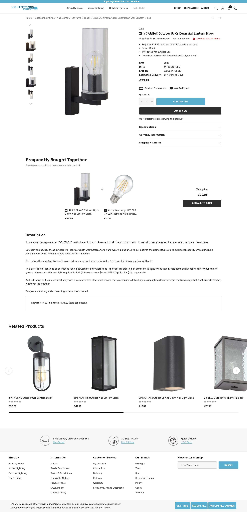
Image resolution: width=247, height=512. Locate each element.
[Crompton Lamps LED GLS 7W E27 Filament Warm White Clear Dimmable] (121, 189)
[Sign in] (222, 8)
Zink (141, 28)
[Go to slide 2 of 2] (31, 104)
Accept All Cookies (222, 505)
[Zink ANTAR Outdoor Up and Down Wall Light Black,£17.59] (169, 363)
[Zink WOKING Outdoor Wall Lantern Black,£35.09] (39, 363)
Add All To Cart (202, 203)
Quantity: (144, 94)
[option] (82, 197)
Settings (182, 505)
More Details (58, 442)
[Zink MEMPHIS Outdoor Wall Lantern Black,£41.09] (104, 363)
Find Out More (127, 442)
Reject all (199, 505)
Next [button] (236, 370)
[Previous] (213, 18)
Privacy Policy (102, 507)
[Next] (219, 18)
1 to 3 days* (186, 442)
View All (139, 492)
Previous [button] (8, 370)
